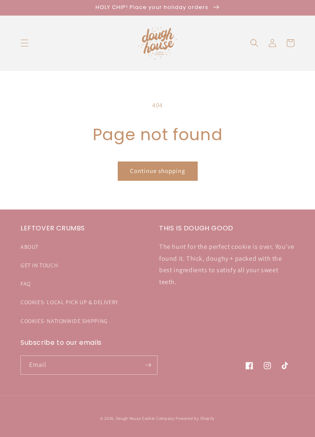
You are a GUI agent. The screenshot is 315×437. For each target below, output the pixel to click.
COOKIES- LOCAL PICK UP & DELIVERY (70, 302)
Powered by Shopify (195, 418)
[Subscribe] (148, 365)
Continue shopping (157, 171)
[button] (25, 43)
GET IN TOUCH (39, 265)
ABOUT (30, 246)
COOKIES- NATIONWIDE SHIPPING (64, 321)
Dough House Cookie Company (146, 418)
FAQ (26, 283)
